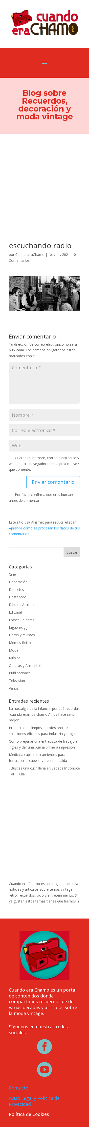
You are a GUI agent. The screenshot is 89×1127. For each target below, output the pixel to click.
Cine (12, 574)
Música (14, 658)
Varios (14, 688)
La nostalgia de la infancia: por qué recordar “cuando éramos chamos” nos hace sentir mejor (44, 714)
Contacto (18, 1088)
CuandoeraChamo (29, 254)
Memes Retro (20, 642)
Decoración (18, 582)
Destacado (17, 597)
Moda (13, 650)
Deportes (16, 589)
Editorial (15, 612)
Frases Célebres (21, 620)
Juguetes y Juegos (23, 627)
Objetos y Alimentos (25, 665)
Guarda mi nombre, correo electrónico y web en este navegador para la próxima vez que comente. (44, 463)
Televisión (17, 680)
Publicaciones (20, 673)
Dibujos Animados (23, 604)
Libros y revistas (22, 635)
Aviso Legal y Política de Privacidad (34, 1101)
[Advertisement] (44, 180)
